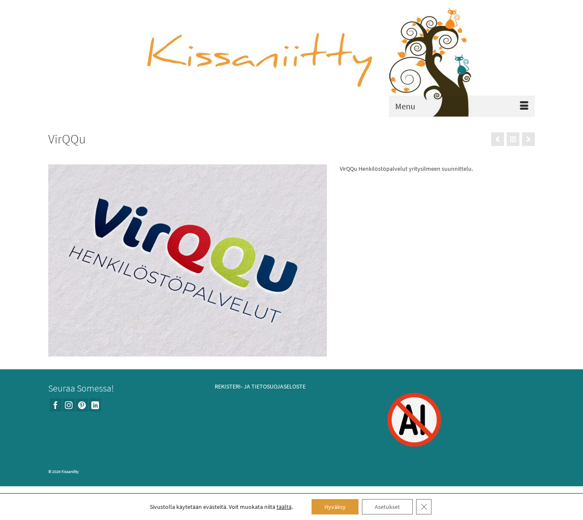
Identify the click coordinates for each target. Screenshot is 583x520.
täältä (284, 507)
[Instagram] (69, 405)
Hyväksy (335, 507)
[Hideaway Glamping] (528, 139)
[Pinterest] (82, 405)
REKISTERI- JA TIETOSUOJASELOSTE (260, 386)
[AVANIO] (497, 139)
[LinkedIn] (95, 405)
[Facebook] (55, 405)
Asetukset (387, 507)
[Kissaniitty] (291, 61)
